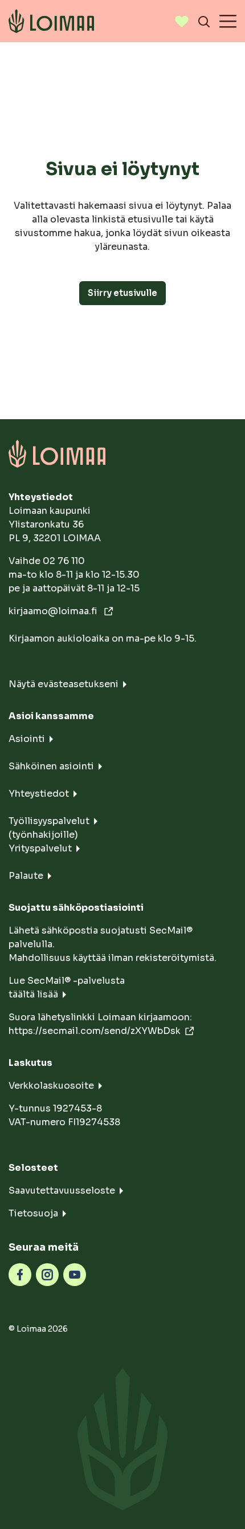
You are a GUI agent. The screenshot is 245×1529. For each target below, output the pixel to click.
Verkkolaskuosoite (51, 1086)
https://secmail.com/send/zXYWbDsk (95, 1031)
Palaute (26, 876)
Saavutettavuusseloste (62, 1191)
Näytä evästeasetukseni (64, 684)
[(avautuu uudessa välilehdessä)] (20, 1274)
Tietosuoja (33, 1213)
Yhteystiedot (39, 794)
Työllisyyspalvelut (49, 821)
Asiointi (27, 739)
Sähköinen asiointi (51, 766)
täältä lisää (33, 994)
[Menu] (227, 21)
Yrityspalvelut (40, 848)
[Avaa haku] (204, 21)
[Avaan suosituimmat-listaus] (182, 21)
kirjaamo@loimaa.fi (54, 611)
